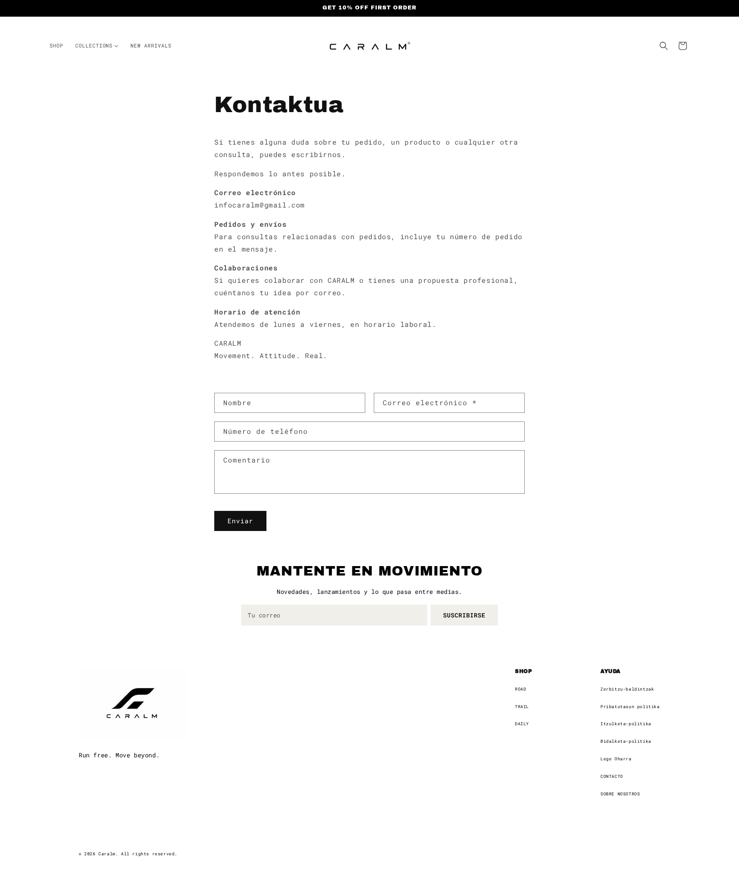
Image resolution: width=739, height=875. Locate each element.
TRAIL (522, 706)
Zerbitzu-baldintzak (627, 689)
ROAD (520, 689)
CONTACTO (611, 776)
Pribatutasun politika (630, 706)
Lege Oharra (616, 759)
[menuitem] (56, 45)
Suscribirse (464, 615)
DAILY (522, 724)
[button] (663, 45)
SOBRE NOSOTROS (620, 794)
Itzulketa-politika (625, 724)
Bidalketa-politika (625, 741)
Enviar (240, 521)
